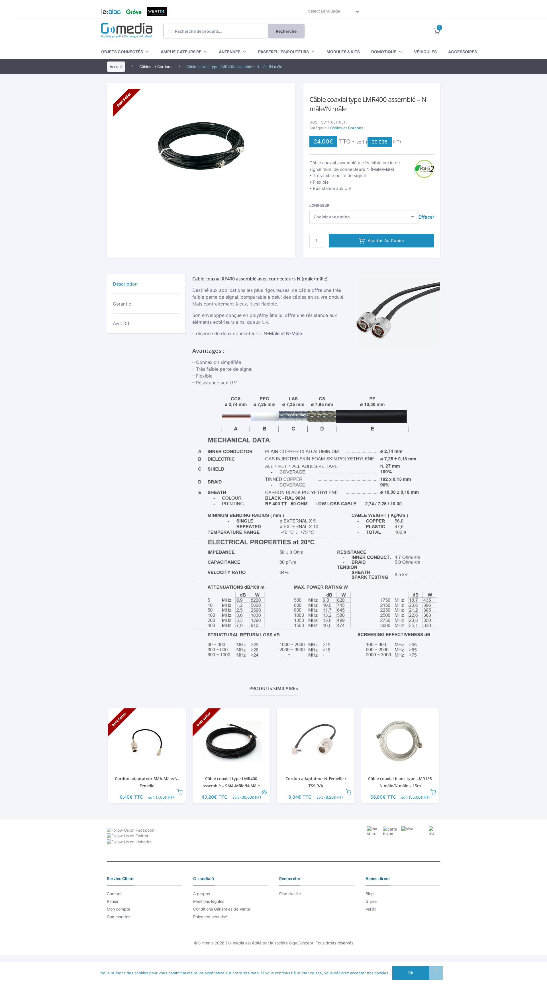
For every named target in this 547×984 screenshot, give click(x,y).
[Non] (436, 973)
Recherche (286, 31)
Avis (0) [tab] (121, 323)
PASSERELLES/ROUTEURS (283, 51)
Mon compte (118, 909)
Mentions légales (208, 901)
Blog (108, 11)
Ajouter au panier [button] (180, 791)
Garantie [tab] (122, 304)
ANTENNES (229, 51)
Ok (411, 972)
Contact (114, 893)
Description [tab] (125, 284)
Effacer (426, 217)
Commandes (118, 916)
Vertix (157, 11)
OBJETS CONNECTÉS (122, 51)
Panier (113, 901)
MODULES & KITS (343, 51)
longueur (319, 205)
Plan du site (290, 893)
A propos (201, 893)
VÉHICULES (425, 51)
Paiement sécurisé (210, 916)
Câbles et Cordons (346, 128)
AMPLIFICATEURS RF (181, 51)
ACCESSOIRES (462, 51)
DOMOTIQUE (383, 51)
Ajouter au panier (386, 240)
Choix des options (264, 791)
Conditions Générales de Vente (221, 909)
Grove (133, 11)
